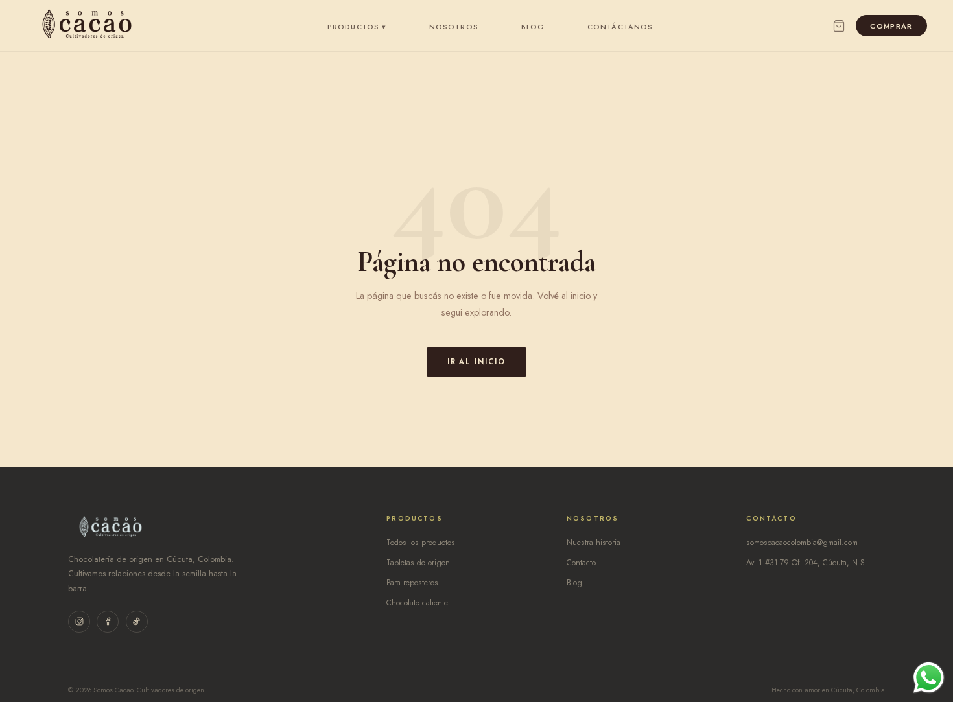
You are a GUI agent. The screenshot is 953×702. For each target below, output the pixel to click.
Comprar (891, 26)
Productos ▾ (356, 26)
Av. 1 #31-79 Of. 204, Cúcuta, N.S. (806, 562)
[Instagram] (79, 622)
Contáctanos (620, 26)
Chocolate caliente (417, 603)
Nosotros (453, 26)
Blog (533, 26)
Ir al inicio (476, 362)
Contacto (581, 562)
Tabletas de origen (418, 562)
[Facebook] (108, 622)
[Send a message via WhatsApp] (929, 678)
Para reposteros (412, 583)
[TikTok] (137, 622)
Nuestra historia (593, 542)
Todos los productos (420, 542)
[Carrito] (838, 25)
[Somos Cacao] (87, 26)
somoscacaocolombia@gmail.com (802, 542)
